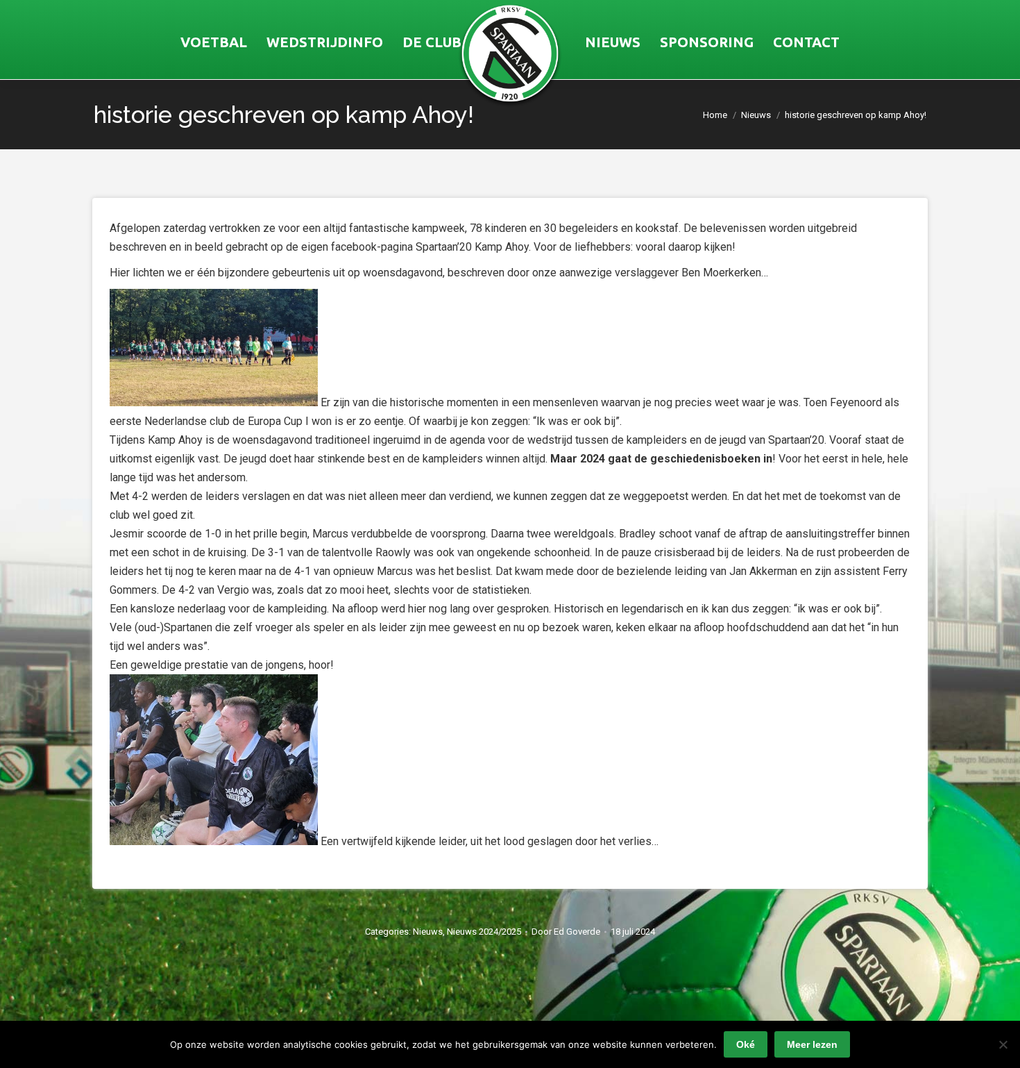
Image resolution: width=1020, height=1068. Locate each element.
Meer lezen (812, 1044)
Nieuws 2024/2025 (484, 931)
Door (566, 931)
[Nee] (1003, 1044)
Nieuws (428, 931)
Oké (745, 1044)
